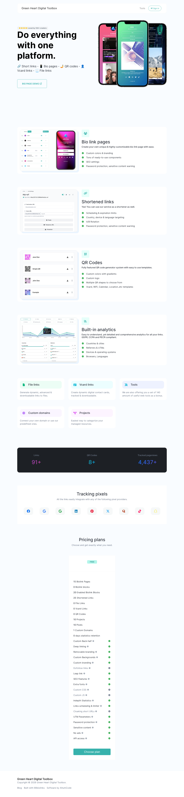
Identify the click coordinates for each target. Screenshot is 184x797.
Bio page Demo (31, 83)
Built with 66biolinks (34, 787)
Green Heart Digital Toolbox (39, 8)
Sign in (156, 8)
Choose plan (92, 751)
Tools (142, 8)
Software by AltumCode (59, 787)
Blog (19, 787)
